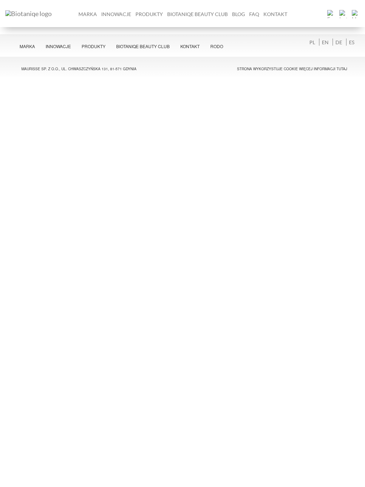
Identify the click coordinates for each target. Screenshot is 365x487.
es (351, 42)
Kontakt (275, 14)
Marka (27, 46)
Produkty (94, 46)
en (325, 42)
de (338, 42)
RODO (216, 46)
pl (312, 42)
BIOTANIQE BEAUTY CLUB (197, 14)
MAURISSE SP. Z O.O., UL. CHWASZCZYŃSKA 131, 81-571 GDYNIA (79, 68)
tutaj (341, 68)
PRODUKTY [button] (149, 14)
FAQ (254, 14)
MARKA (87, 14)
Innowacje (116, 14)
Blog (238, 14)
